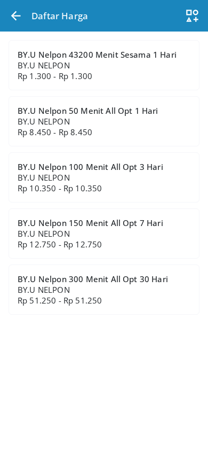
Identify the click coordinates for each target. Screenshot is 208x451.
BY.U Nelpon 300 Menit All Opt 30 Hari (93, 290)
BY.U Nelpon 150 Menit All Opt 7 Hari (90, 233)
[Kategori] (192, 16)
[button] (16, 16)
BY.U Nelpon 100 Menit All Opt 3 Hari (90, 177)
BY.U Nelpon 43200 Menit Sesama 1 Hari (97, 65)
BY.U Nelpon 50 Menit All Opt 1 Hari (88, 121)
